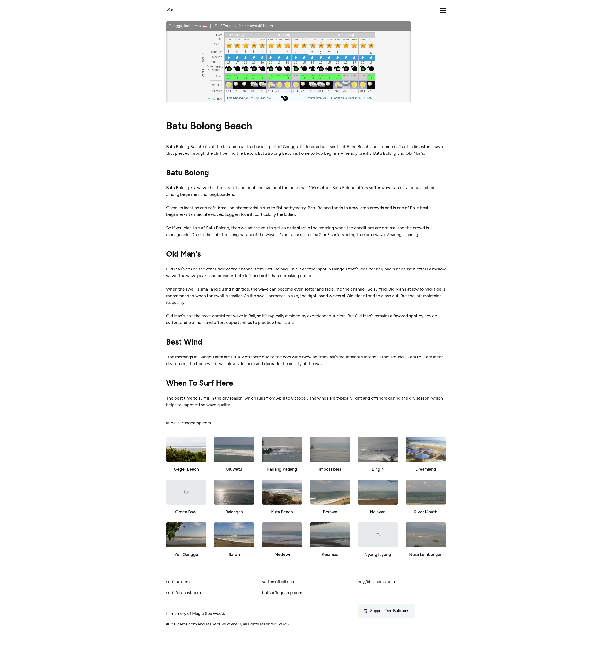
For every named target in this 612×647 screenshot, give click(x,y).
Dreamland (425, 469)
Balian (234, 554)
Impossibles (330, 469)
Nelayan (378, 512)
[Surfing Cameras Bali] (170, 10)
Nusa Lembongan (426, 554)
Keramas (330, 554)
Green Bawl (186, 512)
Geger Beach (186, 469)
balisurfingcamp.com (191, 423)
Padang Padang (282, 469)
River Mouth (425, 512)
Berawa (330, 512)
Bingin (378, 469)
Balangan (234, 512)
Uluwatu (234, 469)
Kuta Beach (282, 512)
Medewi (282, 554)
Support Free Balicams (389, 611)
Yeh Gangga (186, 554)
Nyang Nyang (377, 554)
